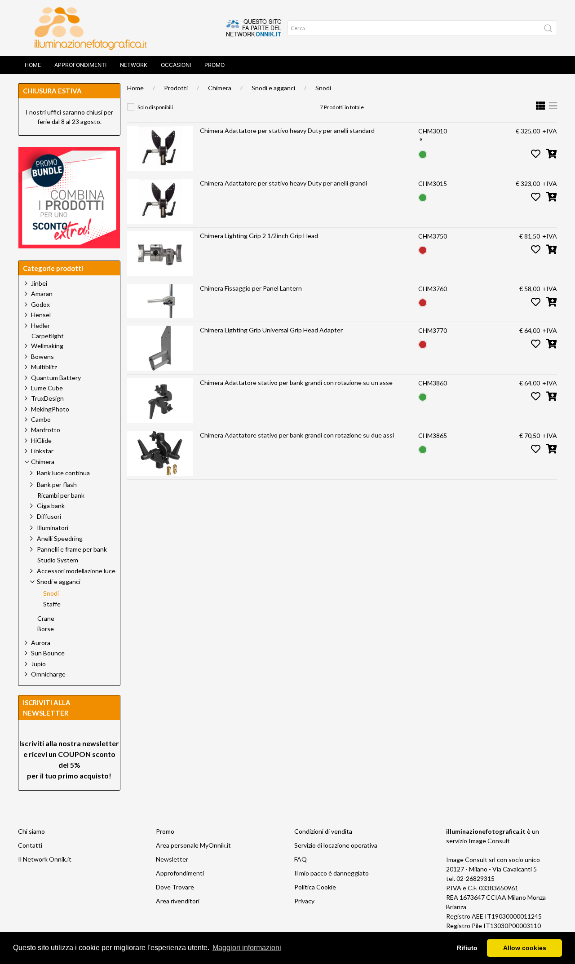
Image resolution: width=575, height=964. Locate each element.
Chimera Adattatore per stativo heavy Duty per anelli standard (287, 130)
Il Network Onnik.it (44, 859)
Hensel (41, 314)
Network (133, 65)
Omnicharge (48, 674)
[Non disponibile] (422, 249)
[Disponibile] (422, 153)
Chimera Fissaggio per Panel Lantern (251, 288)
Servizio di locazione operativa (335, 845)
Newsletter (172, 859)
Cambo (41, 419)
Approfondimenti (80, 65)
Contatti (30, 845)
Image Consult (489, 841)
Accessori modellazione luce (76, 571)
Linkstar (42, 451)
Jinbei (39, 283)
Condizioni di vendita (323, 831)
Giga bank (51, 505)
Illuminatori (52, 527)
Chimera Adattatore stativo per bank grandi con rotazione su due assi (297, 435)
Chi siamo (31, 831)
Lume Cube (47, 388)
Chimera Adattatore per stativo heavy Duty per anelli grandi (283, 183)
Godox (40, 304)
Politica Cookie (315, 887)
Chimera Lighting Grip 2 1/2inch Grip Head (259, 235)
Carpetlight (47, 336)
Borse (45, 628)
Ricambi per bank (60, 495)
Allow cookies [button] (524, 947)
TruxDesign (47, 398)
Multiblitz (44, 367)
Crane (45, 618)
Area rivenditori (177, 901)
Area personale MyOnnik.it (193, 845)
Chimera (219, 88)
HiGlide (41, 440)
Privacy (304, 901)
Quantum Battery (56, 377)
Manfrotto (45, 429)
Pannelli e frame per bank (72, 549)
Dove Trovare (175, 887)
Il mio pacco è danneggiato (331, 873)
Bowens (42, 356)
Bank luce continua (63, 473)
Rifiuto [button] (467, 947)
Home (33, 65)
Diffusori (49, 516)
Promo (214, 65)
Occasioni (176, 65)
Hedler (40, 325)
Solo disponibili (155, 107)
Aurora (40, 642)
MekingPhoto (50, 409)
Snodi (323, 88)
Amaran (42, 293)
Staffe (52, 604)
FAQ (300, 859)
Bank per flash (57, 484)
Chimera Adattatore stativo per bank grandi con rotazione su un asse (296, 382)
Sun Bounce (48, 653)
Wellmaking (47, 345)
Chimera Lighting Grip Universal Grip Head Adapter (271, 330)
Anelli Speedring (60, 538)
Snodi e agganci (273, 88)
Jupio (38, 664)
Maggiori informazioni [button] (246, 947)
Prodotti (176, 88)
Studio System (57, 560)
